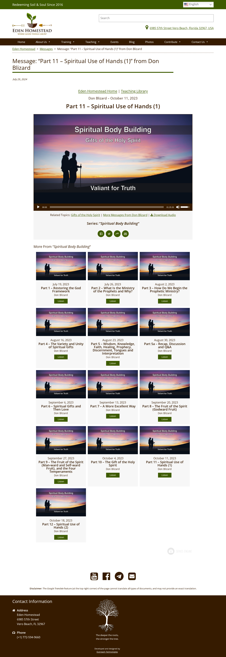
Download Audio (165, 215)
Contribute (170, 42)
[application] (113, 207)
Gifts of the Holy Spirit (85, 215)
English (193, 4)
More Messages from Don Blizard (125, 215)
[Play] (38, 207)
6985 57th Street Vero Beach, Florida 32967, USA (182, 28)
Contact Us (198, 42)
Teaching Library (134, 91)
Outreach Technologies (107, 651)
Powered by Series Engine (179, 554)
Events (114, 42)
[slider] (107, 207)
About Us (41, 42)
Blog (132, 42)
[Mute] (178, 207)
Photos (149, 42)
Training (66, 42)
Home (21, 42)
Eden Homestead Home (97, 91)
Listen (61, 301)
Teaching (90, 42)
